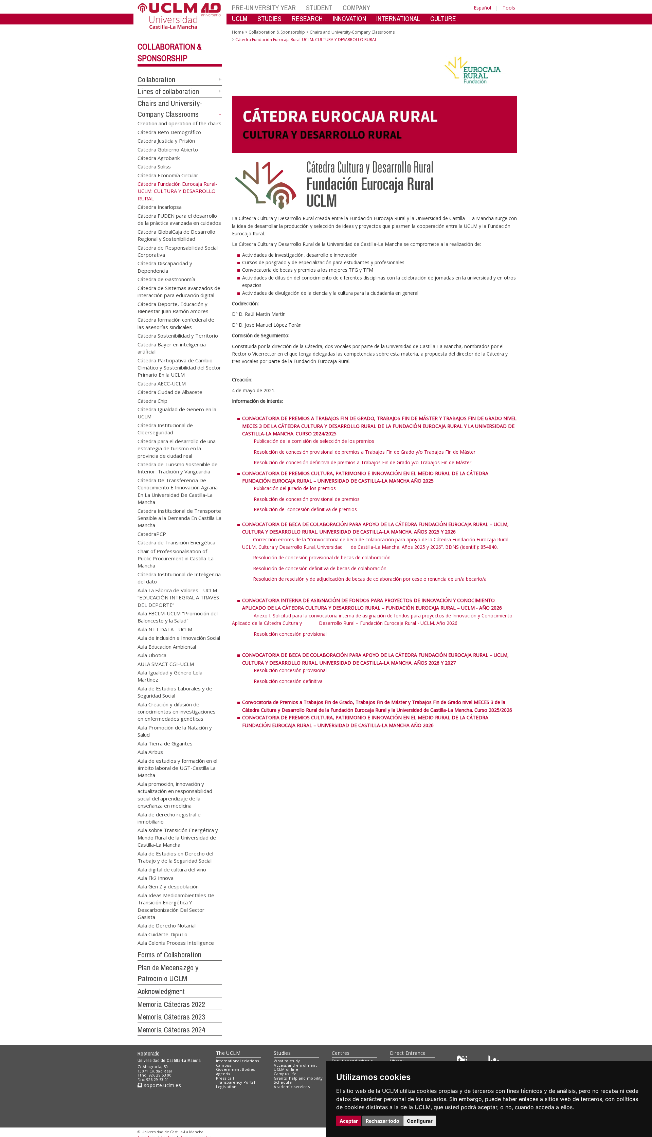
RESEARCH (307, 18)
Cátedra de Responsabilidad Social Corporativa (178, 251)
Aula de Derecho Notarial (167, 925)
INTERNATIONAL (398, 18)
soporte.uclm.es (161, 1085)
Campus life (285, 1073)
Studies (282, 1053)
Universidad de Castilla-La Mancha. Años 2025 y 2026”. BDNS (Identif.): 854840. (407, 547)
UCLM (239, 18)
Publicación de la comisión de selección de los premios (314, 441)
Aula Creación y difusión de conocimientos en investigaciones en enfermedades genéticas (177, 711)
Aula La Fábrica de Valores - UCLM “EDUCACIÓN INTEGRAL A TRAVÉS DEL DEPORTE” (178, 597)
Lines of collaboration (168, 91)
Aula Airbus (150, 751)
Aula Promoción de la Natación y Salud (175, 731)
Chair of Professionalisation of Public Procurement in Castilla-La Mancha (176, 558)
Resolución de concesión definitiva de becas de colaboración (319, 568)
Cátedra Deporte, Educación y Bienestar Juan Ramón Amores (173, 307)
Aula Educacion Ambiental (167, 646)
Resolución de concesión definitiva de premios (305, 509)
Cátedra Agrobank (159, 157)
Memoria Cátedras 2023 (171, 1017)
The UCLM (228, 1053)
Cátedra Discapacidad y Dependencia (165, 267)
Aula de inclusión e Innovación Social (179, 637)
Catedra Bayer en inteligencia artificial (172, 348)
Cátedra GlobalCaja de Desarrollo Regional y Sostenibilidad (176, 235)
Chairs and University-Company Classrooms (352, 32)
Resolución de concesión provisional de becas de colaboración (322, 557)
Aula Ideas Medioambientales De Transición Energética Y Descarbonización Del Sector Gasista (176, 905)
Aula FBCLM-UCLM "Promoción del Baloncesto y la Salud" (178, 617)
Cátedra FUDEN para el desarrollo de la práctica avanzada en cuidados (179, 219)
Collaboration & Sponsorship (277, 32)
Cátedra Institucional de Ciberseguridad (165, 428)
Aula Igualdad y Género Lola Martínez (170, 676)
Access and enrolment (295, 1065)
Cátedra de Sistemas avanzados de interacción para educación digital (179, 291)
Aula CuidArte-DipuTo (162, 934)
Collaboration (156, 79)
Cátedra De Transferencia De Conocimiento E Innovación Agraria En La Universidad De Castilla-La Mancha (178, 490)
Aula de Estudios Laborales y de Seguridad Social (175, 692)
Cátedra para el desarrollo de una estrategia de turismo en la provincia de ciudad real (177, 448)
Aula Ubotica (152, 655)
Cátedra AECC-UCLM (162, 383)
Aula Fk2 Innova (156, 877)
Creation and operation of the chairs (179, 123)
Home (238, 32)
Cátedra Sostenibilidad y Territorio (178, 335)
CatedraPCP (152, 533)
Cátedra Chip (152, 400)
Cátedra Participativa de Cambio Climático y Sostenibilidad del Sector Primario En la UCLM (179, 367)
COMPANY (356, 7)
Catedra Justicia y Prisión (166, 140)
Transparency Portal (235, 1082)
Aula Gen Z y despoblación (168, 886)
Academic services (292, 1086)
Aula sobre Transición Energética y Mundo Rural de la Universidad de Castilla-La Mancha (178, 837)
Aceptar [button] (349, 1121)
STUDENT (319, 7)
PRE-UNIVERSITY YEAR (264, 7)
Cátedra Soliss (154, 166)
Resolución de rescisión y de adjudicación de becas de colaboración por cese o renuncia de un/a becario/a (370, 579)
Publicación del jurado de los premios (295, 488)
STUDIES (269, 18)
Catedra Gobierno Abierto (168, 149)
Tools (509, 7)
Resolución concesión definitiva (288, 681)
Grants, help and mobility (298, 1078)
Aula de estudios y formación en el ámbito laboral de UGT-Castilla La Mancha (177, 767)
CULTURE (443, 18)
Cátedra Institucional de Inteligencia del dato (179, 577)
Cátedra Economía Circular (168, 175)
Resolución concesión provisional (290, 634)
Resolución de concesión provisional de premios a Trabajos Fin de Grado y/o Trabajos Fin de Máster (364, 452)
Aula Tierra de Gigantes (165, 743)
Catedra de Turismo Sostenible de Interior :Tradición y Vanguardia (178, 467)
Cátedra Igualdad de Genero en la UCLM (177, 413)
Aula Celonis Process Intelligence (176, 942)
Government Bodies (235, 1069)
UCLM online (286, 1069)
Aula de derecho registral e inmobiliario (169, 818)
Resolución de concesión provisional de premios (307, 499)
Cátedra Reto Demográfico (169, 131)
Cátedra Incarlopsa (160, 206)
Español (482, 7)
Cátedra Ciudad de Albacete (170, 392)
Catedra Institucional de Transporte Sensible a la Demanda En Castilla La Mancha (179, 517)
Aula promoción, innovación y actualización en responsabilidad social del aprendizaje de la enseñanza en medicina (175, 794)
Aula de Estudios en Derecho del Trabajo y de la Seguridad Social (175, 857)
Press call (225, 1078)
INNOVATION (349, 18)
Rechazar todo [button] (382, 1121)
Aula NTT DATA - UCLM (165, 629)
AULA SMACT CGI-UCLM (166, 663)
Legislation (226, 1086)
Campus (223, 1065)
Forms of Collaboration (169, 955)
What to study (287, 1060)
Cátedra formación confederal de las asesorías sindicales (176, 323)
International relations (237, 1060)
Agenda (223, 1073)
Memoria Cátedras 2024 (171, 1030)
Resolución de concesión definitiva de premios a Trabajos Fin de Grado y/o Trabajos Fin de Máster (362, 462)
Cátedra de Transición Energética (176, 542)
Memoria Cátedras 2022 (171, 1004)
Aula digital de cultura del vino (172, 869)
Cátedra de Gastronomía (166, 279)
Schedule (283, 1082)
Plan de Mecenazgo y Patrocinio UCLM (168, 973)
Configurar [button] (420, 1121)
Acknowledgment (161, 991)
